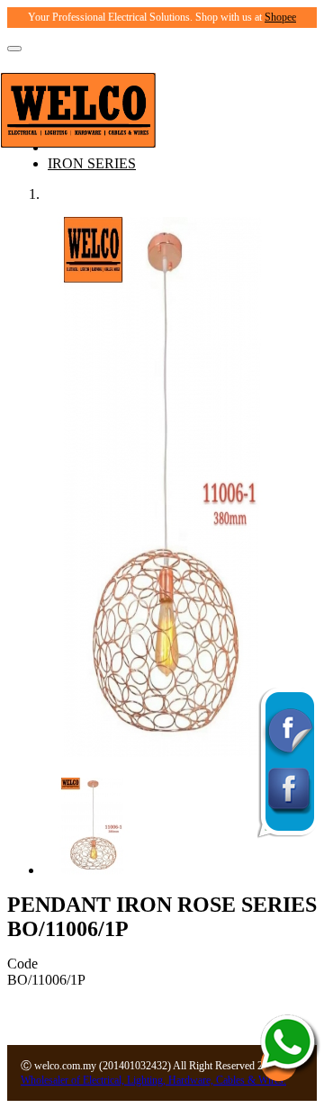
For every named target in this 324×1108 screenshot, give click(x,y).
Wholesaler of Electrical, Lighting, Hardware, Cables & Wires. (153, 1080)
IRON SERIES (92, 163)
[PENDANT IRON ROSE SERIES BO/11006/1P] (162, 752)
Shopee (280, 17)
